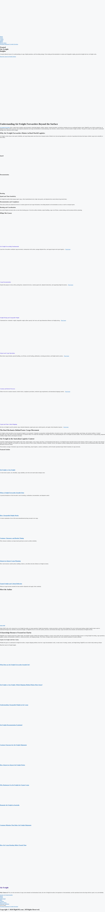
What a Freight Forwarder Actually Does (12, 492)
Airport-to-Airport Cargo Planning (10, 561)
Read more (68, 249)
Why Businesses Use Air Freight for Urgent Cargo (14, 785)
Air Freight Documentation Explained (11, 725)
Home (1, 36)
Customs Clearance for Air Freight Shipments (13, 745)
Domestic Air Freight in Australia (9, 805)
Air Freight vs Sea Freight (7, 470)
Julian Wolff (2, 625)
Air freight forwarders (5, 127)
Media (1, 41)
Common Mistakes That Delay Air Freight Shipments (15, 825)
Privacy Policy (3, 43)
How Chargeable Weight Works (9, 515)
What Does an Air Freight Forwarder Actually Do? (15, 664)
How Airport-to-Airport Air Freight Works (12, 765)
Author (1, 40)
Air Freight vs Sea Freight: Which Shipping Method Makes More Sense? (21, 685)
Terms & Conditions (4, 904)
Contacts (2, 901)
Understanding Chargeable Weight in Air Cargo (14, 705)
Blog (1, 900)
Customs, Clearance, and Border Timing (12, 538)
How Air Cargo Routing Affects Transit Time (13, 845)
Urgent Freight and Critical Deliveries (11, 583)
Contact (2, 39)
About (1, 37)
